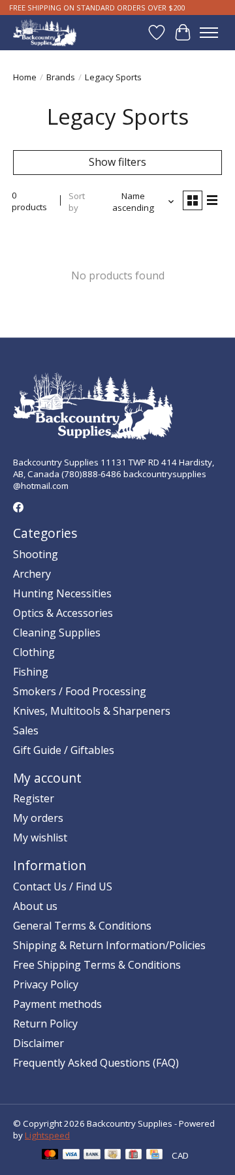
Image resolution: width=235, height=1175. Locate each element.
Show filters (117, 162)
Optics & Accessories (63, 613)
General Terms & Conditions (82, 925)
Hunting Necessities (62, 593)
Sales (26, 730)
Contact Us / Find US (62, 886)
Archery (32, 574)
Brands (60, 77)
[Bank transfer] (92, 1155)
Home (25, 77)
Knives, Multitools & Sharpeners (91, 711)
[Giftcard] (133, 1155)
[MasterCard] (50, 1155)
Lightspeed (47, 1135)
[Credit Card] (154, 1155)
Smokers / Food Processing (79, 691)
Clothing (34, 652)
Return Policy (45, 1023)
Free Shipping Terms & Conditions (97, 965)
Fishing (30, 672)
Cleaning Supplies (57, 632)
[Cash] (112, 1155)
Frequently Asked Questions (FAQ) (96, 1063)
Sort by (77, 201)
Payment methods (57, 1004)
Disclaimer (38, 1043)
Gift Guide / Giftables (63, 750)
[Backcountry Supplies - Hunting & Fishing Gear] (44, 32)
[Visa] (71, 1155)
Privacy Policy (45, 984)
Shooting (35, 554)
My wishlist (40, 837)
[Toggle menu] (209, 33)
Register (33, 798)
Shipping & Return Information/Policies (109, 945)
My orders (38, 818)
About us (35, 906)
